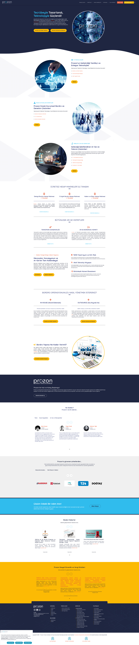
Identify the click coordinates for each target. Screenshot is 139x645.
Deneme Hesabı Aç (40, 395)
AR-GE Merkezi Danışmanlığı (81, 620)
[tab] (36, 418)
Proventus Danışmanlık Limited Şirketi (82, 635)
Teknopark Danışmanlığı (77, 160)
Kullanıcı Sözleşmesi (97, 611)
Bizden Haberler (49, 274)
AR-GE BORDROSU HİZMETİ (88, 230)
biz (72, 314)
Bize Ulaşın (95, 506)
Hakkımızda (53, 608)
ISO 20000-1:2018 (86, 641)
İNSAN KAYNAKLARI (79, 608)
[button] (135, 2)
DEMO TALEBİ (120, 2)
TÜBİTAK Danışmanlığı (77, 162)
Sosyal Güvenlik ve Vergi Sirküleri (72, 567)
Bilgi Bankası (53, 620)
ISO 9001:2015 (53, 641)
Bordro (52, 20)
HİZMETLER (89, 2)
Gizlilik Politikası (96, 612)
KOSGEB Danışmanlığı (80, 624)
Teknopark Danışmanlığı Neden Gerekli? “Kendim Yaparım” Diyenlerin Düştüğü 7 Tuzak (45, 541)
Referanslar (53, 612)
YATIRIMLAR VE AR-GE (79, 617)
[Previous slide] (68, 422)
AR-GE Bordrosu (79, 611)
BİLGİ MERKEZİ (112, 2)
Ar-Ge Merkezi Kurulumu (77, 157)
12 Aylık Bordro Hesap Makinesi (69, 196)
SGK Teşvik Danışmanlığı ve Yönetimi (83, 616)
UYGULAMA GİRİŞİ (128, 2)
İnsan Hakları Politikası (97, 616)
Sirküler (52, 621)
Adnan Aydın (93, 426)
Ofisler (52, 609)
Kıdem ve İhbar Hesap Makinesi (94, 196)
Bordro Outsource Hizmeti (58, 30)
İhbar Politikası (96, 617)
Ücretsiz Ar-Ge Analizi (77, 165)
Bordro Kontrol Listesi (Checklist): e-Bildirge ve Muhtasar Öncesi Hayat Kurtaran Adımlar (94, 541)
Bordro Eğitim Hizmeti (80, 612)
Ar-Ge (73, 232)
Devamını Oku (50, 547)
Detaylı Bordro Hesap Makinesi (44, 196)
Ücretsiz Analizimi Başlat (41, 358)
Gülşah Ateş (69, 426)
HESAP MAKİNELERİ (97, 2)
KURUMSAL (105, 2)
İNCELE (74, 81)
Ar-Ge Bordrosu (38, 116)
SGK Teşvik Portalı (76, 76)
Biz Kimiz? (37, 274)
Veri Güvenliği (96, 608)
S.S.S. (52, 610)
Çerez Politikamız (97, 622)
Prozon (35, 203)
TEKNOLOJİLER (82, 2)
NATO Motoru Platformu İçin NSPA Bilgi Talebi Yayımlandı (94, 578)
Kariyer (52, 614)
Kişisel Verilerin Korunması (98, 609)
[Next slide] (71, 422)
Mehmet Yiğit (44, 426)
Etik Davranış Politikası (97, 621)
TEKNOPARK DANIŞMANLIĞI (50, 230)
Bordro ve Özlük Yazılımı (41, 30)
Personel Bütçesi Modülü (77, 73)
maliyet (35, 351)
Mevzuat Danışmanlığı (80, 615)
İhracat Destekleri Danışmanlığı (82, 626)
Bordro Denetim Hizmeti (40, 119)
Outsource (36, 22)
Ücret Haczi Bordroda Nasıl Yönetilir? (69, 539)
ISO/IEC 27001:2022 (69, 641)
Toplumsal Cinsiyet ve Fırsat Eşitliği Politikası (98, 614)
